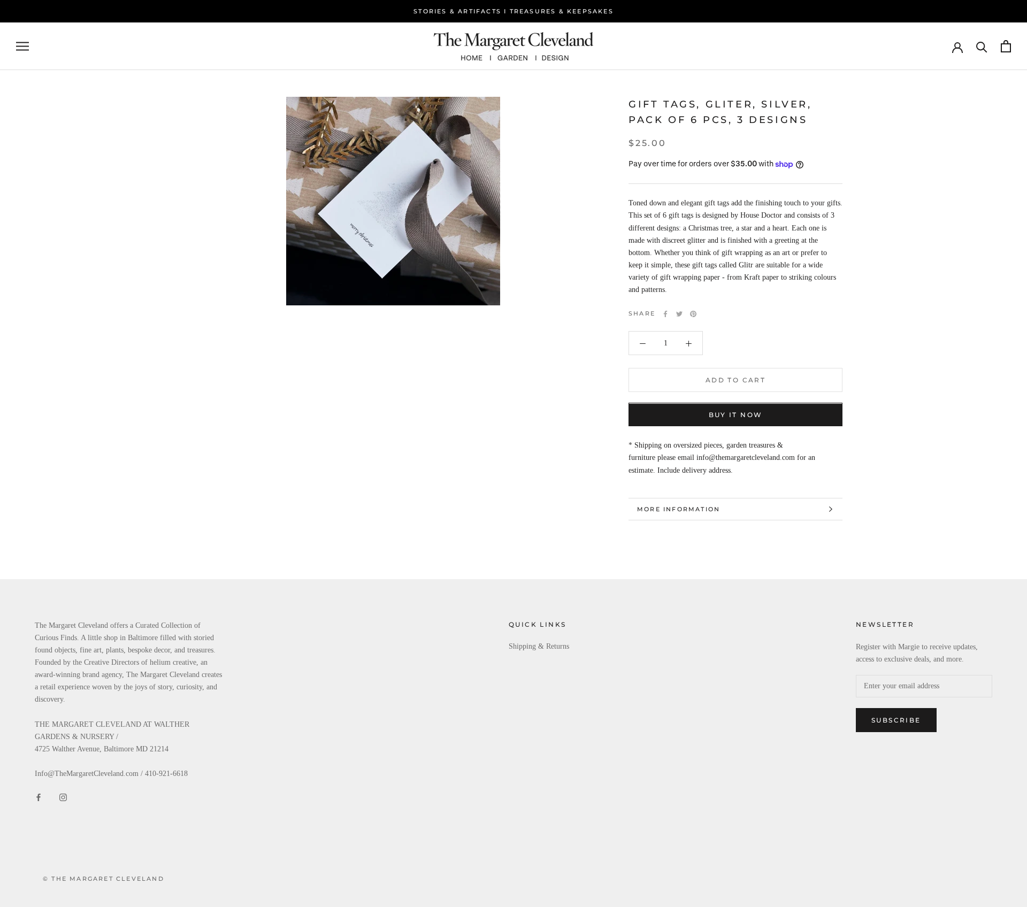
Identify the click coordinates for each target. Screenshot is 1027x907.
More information (678, 509)
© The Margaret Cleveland (103, 878)
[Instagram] (63, 796)
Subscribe (896, 720)
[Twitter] (679, 314)
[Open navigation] (22, 46)
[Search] (981, 46)
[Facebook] (665, 314)
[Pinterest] (693, 314)
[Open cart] (1006, 46)
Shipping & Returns (539, 646)
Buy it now (736, 415)
